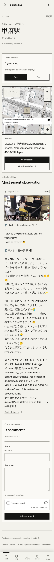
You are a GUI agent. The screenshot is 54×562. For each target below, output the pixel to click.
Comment (9, 465)
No (38, 77)
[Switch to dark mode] (49, 5)
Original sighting (11, 412)
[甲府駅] (27, 110)
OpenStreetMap (25, 166)
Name (8, 448)
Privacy (20, 545)
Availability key (12, 92)
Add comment (27, 516)
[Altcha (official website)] (46, 503)
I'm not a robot (18, 503)
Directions (28, 160)
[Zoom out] (47, 98)
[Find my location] (47, 129)
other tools (46, 545)
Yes (16, 77)
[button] (27, 110)
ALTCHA (44, 507)
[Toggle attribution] (49, 119)
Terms (12, 545)
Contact (5, 545)
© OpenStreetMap (32, 545)
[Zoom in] (47, 91)
